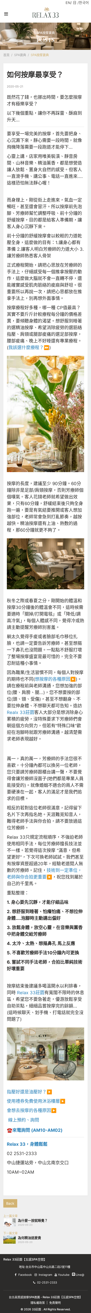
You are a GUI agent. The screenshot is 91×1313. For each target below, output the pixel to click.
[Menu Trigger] (6, 14)
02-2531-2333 (47, 1282)
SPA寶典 (20, 55)
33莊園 (36, 1309)
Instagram (45, 1274)
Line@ (73, 1274)
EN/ (69, 2)
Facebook (25, 1274)
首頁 (6, 55)
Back (10, 1203)
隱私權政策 (37, 1302)
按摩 (77, 97)
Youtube (64, 1274)
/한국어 (83, 2)
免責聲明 (55, 1302)
